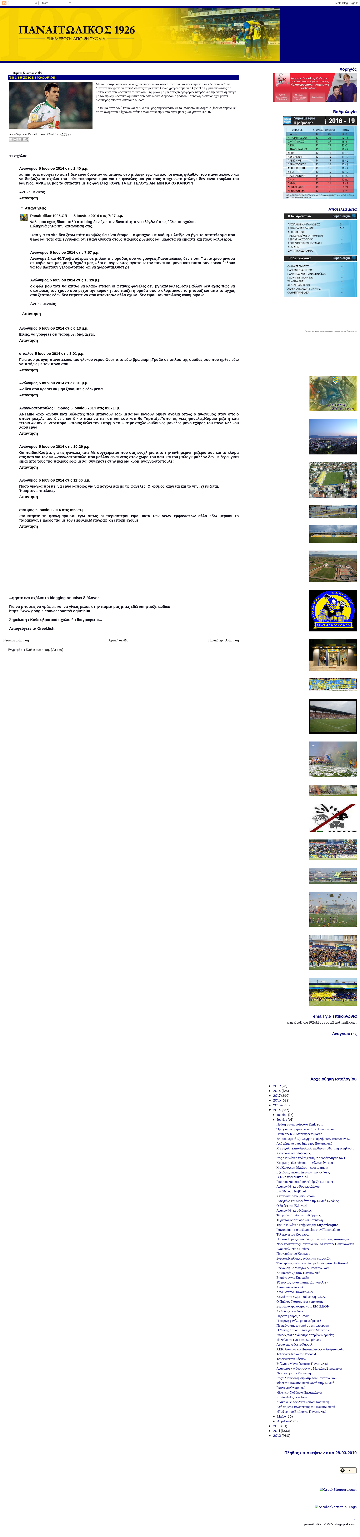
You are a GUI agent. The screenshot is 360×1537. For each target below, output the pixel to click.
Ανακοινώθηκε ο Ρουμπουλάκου (298, 1186)
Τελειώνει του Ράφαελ (291, 1359)
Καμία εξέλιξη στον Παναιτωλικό (298, 1273)
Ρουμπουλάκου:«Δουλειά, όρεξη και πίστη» (305, 1182)
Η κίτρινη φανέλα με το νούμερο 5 (298, 1321)
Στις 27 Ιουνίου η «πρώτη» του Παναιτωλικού (306, 1378)
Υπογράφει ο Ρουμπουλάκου (295, 1196)
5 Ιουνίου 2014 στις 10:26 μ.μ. (75, 280)
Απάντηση (28, 198)
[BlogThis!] (15, 139)
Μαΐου (281, 1416)
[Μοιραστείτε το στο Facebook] (23, 139)
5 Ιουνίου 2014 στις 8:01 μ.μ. (59, 353)
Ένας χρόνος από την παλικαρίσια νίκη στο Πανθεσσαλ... (313, 1263)
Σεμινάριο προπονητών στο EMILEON (303, 1306)
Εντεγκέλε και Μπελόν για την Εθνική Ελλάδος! (308, 1201)
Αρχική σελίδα (118, 640)
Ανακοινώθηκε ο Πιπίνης (292, 1249)
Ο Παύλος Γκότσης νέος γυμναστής (299, 1302)
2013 (277, 1426)
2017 (277, 1096)
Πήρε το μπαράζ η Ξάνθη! (293, 1316)
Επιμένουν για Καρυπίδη (292, 1278)
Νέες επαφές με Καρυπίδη (293, 1373)
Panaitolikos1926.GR (48, 216)
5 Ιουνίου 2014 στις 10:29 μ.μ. (64, 446)
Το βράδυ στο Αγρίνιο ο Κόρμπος (298, 1215)
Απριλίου (283, 1421)
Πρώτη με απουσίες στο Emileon (299, 1124)
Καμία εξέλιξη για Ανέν (291, 1397)
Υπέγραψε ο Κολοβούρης (293, 1153)
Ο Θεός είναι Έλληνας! (291, 1206)
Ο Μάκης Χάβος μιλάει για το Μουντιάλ (302, 1330)
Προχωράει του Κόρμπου (293, 1254)
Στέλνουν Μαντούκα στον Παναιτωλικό (302, 1364)
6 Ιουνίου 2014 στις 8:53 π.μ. (60, 510)
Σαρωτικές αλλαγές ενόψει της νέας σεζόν (303, 1258)
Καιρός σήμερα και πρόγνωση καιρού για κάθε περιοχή (331, 331)
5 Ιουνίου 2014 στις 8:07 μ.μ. (95, 408)
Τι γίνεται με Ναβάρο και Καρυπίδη (299, 1220)
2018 (277, 1091)
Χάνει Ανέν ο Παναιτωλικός (294, 1292)
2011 (277, 1431)
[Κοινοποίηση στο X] (19, 139)
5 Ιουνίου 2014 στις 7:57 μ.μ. (74, 252)
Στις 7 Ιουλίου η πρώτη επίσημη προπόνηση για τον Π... (312, 1158)
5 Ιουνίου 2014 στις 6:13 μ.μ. (63, 328)
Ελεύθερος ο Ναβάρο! (291, 1191)
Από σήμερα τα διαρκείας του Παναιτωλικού (305, 1407)
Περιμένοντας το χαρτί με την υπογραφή (302, 1325)
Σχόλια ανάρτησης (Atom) (44, 650)
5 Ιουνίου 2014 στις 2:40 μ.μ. (63, 168)
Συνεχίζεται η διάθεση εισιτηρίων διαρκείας (305, 1335)
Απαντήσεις (35, 208)
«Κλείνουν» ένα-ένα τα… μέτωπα (298, 1340)
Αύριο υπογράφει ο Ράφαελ (294, 1344)
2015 (277, 1105)
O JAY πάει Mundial (292, 1177)
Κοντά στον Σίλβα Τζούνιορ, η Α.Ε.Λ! (301, 1297)
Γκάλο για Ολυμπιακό (290, 1388)
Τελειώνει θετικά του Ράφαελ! (296, 1354)
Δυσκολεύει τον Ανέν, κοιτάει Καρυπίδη (302, 1402)
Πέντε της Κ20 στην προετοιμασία (299, 1134)
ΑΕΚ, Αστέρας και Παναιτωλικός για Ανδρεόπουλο (310, 1349)
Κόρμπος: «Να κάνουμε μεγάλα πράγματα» (305, 1163)
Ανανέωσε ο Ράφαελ (290, 1287)
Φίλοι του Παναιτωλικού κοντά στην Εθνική (305, 1383)
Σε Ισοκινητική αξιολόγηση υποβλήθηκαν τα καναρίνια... (313, 1139)
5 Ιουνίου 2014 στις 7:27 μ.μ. (98, 216)
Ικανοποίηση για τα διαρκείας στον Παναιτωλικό (308, 1230)
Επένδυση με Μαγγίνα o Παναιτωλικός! (302, 1268)
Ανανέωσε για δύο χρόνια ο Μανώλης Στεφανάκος (309, 1368)
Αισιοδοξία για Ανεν (289, 1311)
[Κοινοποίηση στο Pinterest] (27, 139)
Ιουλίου (282, 1115)
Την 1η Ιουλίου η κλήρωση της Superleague (307, 1225)
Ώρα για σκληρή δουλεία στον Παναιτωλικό (305, 1129)
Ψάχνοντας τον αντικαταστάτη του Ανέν (302, 1282)
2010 (277, 1436)
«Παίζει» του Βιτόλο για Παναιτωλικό (301, 1412)
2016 (277, 1100)
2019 (277, 1086)
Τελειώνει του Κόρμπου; (292, 1234)
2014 (277, 1110)
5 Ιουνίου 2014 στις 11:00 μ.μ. (64, 480)
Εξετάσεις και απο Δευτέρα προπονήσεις (303, 1172)
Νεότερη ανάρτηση (16, 640)
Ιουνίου (282, 1120)
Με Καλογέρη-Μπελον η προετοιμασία (302, 1167)
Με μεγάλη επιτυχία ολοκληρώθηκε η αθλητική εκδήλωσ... (315, 1148)
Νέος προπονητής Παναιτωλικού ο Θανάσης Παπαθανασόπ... (316, 1244)
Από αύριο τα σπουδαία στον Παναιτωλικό (304, 1144)
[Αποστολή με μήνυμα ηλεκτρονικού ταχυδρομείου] (11, 139)
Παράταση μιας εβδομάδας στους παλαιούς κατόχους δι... (313, 1239)
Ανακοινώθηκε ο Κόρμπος (293, 1210)
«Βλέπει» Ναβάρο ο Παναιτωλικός (299, 1392)
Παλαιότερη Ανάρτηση (223, 640)
